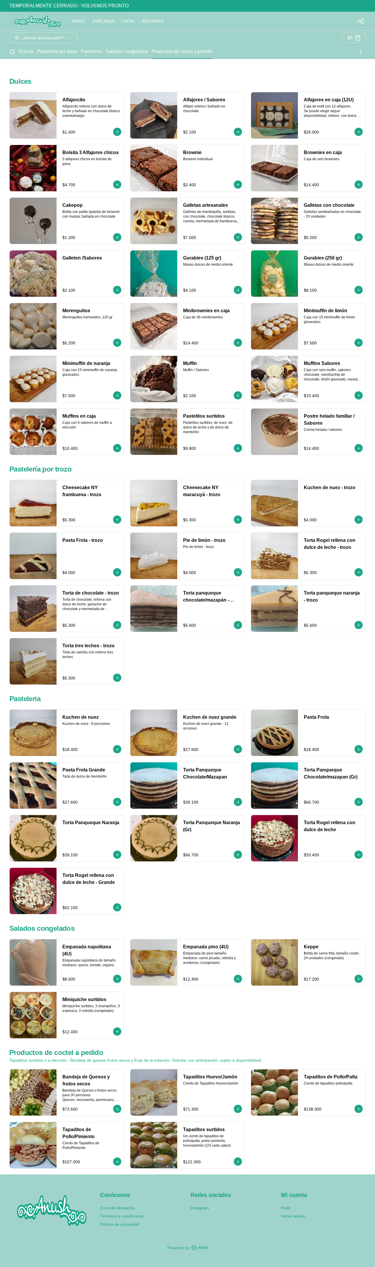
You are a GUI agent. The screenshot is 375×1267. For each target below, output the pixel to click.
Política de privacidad (119, 1224)
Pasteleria (91, 51)
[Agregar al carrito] (117, 132)
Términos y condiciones (122, 1216)
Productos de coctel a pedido (182, 51)
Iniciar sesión (293, 1216)
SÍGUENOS (152, 21)
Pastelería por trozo (57, 51)
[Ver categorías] (360, 52)
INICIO (78, 21)
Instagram (199, 1207)
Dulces (26, 51)
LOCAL (128, 21)
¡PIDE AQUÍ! (103, 21)
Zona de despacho (117, 1207)
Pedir (286, 1207)
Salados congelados (126, 51)
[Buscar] (12, 52)
